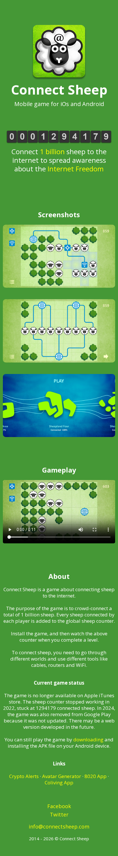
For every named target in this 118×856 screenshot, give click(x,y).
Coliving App (59, 782)
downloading (88, 739)
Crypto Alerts (24, 776)
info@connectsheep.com (59, 826)
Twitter (59, 814)
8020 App (95, 776)
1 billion (52, 151)
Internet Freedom (76, 168)
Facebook (59, 806)
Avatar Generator (61, 776)
